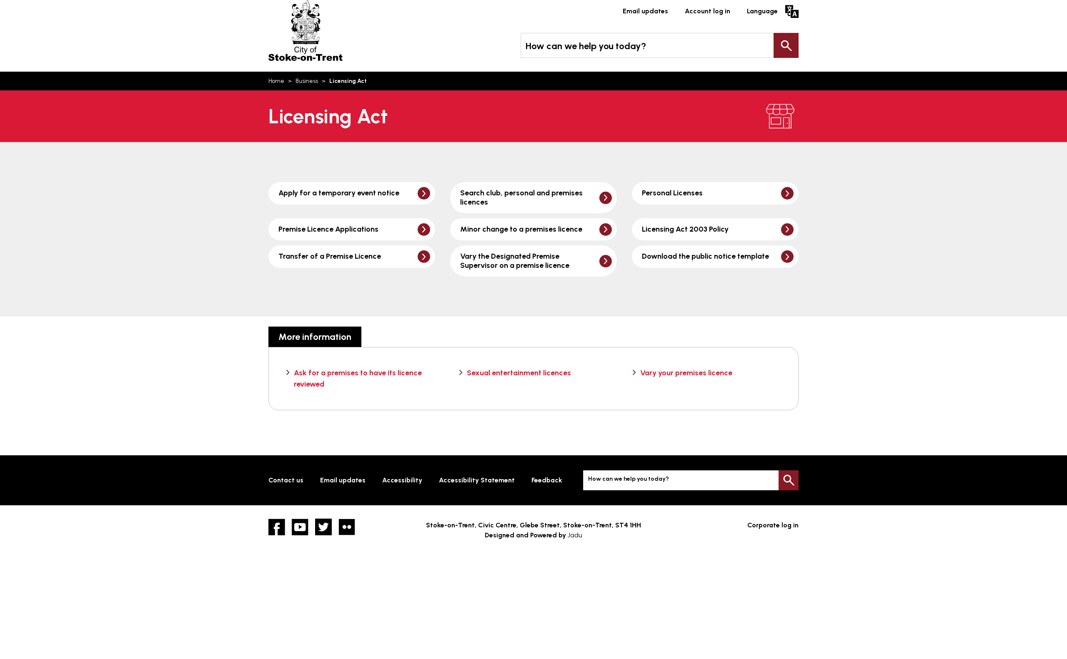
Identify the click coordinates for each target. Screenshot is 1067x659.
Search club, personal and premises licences (521, 197)
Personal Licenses (672, 192)
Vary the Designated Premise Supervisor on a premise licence (514, 261)
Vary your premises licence (686, 372)
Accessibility (402, 480)
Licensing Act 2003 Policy (685, 229)
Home (276, 81)
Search (786, 45)
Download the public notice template (705, 256)
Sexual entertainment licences (519, 372)
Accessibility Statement (477, 480)
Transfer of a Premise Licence (329, 256)
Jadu (575, 535)
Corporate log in (773, 525)
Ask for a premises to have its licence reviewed (358, 378)
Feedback (546, 480)
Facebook (276, 527)
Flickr (346, 527)
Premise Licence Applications (328, 229)
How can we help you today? (586, 46)
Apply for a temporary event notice (338, 192)
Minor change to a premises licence (521, 229)
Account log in (707, 11)
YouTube (300, 527)
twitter (323, 527)
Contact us (285, 480)
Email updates (645, 11)
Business (307, 81)
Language (762, 11)
